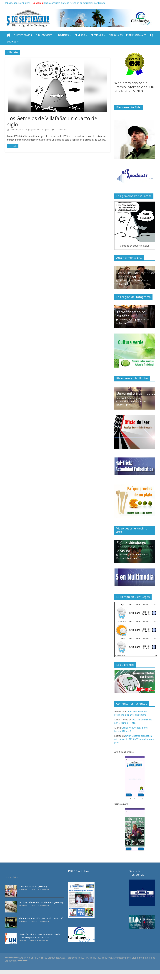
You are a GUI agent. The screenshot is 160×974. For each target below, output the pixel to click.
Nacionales (115, 35)
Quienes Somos (23, 35)
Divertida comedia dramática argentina (133, 313)
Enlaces (11, 41)
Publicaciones (43, 35)
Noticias (63, 35)
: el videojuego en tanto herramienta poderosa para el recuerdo (135, 544)
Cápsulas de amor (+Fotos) (33, 886)
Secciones (97, 35)
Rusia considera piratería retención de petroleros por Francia (74, 2)
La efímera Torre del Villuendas (133, 395)
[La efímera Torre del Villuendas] (134, 388)
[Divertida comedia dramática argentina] (134, 307)
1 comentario (61, 129)
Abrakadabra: (40, 918)
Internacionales (136, 35)
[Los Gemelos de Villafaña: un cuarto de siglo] (57, 59)
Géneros (80, 35)
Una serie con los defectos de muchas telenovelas (132, 272)
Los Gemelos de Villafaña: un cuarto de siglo (52, 121)
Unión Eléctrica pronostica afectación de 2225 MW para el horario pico (134, 739)
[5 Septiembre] (8, 35)
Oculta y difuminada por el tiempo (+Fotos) (41, 902)
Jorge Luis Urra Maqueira (39, 129)
